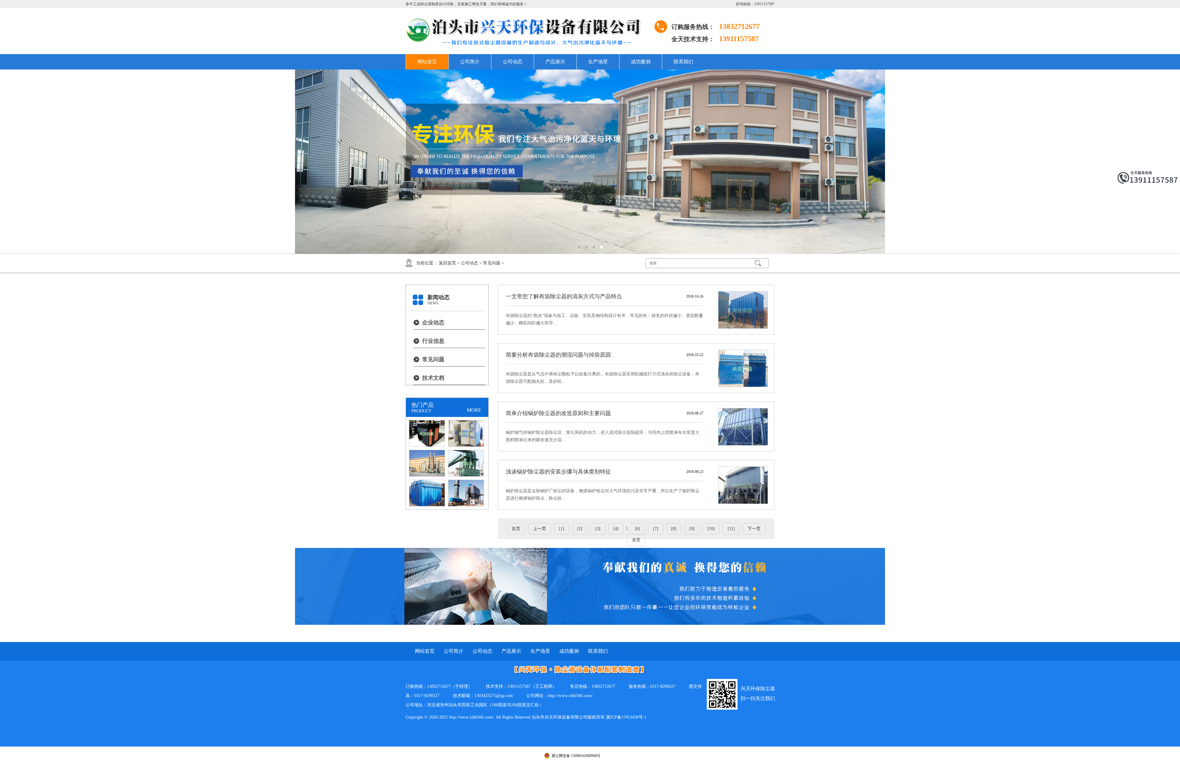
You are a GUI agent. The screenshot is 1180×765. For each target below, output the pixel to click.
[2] (579, 528)
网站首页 (427, 61)
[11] (731, 528)
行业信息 (433, 341)
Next (1154, 161)
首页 (516, 528)
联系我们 (683, 61)
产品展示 (555, 61)
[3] (597, 528)
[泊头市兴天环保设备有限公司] (528, 31)
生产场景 (598, 61)
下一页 (754, 528)
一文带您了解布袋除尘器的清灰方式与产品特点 (564, 296)
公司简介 (470, 61)
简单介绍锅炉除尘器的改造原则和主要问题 (558, 413)
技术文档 (433, 378)
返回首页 (447, 263)
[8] (673, 528)
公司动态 (512, 61)
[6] (637, 528)
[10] (711, 528)
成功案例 (641, 61)
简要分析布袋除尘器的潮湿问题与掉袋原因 (558, 355)
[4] (616, 528)
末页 (636, 540)
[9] (691, 528)
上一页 (539, 528)
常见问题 (491, 263)
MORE (474, 410)
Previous (26, 161)
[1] (561, 528)
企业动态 (433, 322)
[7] (655, 528)
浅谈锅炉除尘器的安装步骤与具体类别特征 (558, 472)
